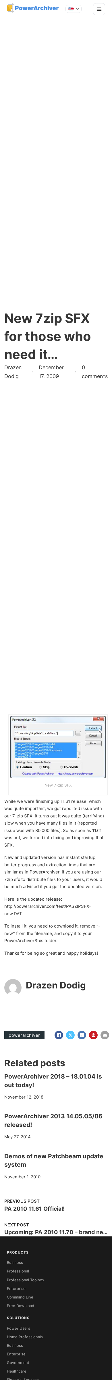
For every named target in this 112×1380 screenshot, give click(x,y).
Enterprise (16, 1288)
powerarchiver (24, 1035)
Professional (18, 1271)
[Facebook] (59, 1035)
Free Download (20, 1305)
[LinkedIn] (82, 1035)
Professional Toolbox (25, 1280)
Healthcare (16, 1371)
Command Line (20, 1297)
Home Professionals (25, 1337)
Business (15, 1262)
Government (18, 1362)
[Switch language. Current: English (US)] (73, 9)
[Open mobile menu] (99, 9)
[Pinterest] (93, 1035)
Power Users (18, 1328)
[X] (70, 1035)
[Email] (105, 1035)
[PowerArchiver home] (33, 8)
